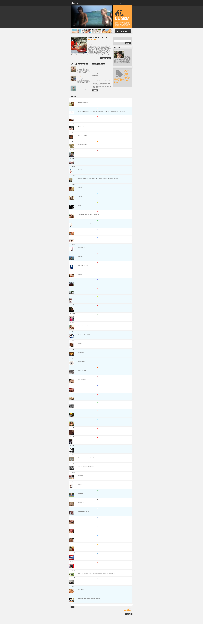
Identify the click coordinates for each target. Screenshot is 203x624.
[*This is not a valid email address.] (122, 41)
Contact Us (130, 608)
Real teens (79, 66)
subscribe (128, 43)
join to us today (122, 31)
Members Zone (129, 2)
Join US (122, 2)
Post (72, 606)
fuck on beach (121, 79)
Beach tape (117, 47)
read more (95, 90)
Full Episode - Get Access (105, 58)
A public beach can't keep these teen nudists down (83, 86)
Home (110, 2)
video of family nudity (126, 76)
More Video (116, 2)
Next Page (128, 610)
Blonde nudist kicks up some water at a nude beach (83, 76)
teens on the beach (121, 81)
